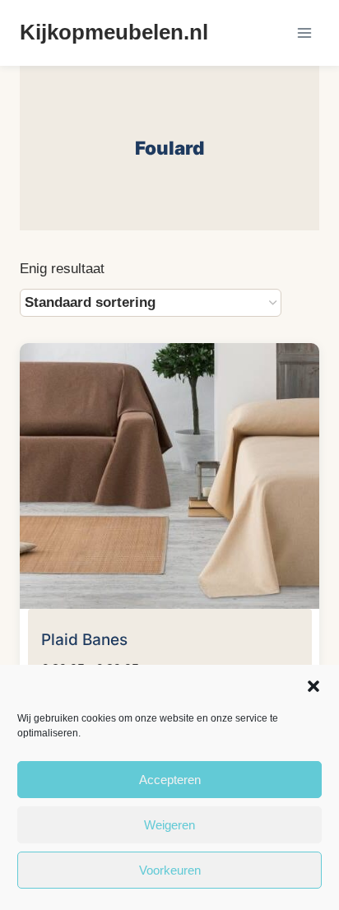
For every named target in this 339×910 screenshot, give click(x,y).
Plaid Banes (84, 639)
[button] (313, 686)
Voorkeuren (170, 870)
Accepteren (170, 780)
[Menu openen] (304, 32)
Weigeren (169, 825)
